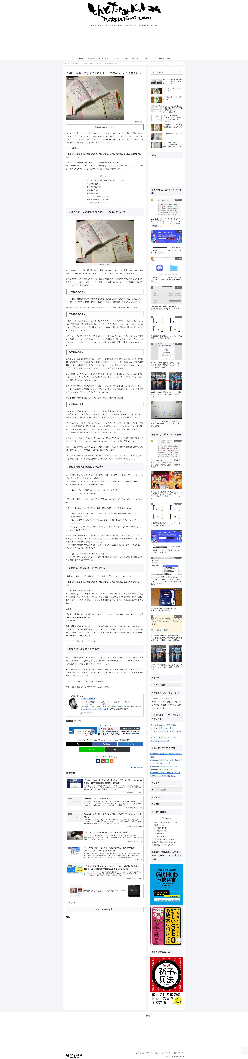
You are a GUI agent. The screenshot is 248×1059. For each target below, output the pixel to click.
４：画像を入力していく (160, 741)
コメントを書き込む (105, 909)
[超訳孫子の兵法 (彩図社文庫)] (166, 981)
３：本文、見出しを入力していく (163, 738)
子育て (105, 706)
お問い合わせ (140, 1053)
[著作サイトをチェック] (82, 713)
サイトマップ (166, 1053)
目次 (102, 176)
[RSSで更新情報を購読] (91, 713)
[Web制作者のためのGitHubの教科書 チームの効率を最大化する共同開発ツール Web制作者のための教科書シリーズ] (166, 884)
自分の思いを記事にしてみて (97, 203)
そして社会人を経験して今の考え (98, 196)
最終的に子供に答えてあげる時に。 (99, 199)
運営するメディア (177, 1053)
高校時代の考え (94, 190)
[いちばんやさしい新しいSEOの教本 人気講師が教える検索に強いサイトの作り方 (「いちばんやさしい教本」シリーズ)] (166, 926)
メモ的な (70, 721)
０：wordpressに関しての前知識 (163, 725)
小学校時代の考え (95, 184)
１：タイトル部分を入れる (160, 728)
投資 (120, 706)
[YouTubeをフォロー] (85, 713)
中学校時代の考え (95, 187)
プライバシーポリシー (153, 1053)
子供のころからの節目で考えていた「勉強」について (105, 180)
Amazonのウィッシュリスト (161, 699)
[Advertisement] (124, 42)
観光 (127, 706)
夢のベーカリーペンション (96, 709)
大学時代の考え (94, 193)
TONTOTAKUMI (88, 699)
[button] (117, 749)
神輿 (113, 706)
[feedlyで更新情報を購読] (88, 713)
